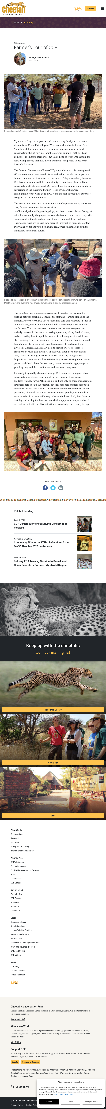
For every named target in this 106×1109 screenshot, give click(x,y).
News (16, 22)
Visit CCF (15, 906)
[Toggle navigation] (102, 8)
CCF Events (16, 898)
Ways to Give (16, 894)
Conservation (16, 834)
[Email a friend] (60, 487)
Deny (71, 1101)
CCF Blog (28, 22)
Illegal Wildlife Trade (20, 934)
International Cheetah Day (22, 851)
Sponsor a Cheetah (30, 1062)
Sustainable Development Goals (25, 942)
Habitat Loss (16, 938)
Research (15, 838)
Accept (49, 1101)
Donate (90, 8)
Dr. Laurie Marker (18, 866)
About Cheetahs (18, 926)
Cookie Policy (32, 1105)
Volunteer (53, 763)
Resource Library (53, 710)
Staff (13, 874)
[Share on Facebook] (45, 487)
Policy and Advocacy (20, 846)
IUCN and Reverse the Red (23, 947)
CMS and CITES (18, 951)
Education (15, 842)
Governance (16, 878)
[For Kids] (78, 8)
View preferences (92, 1101)
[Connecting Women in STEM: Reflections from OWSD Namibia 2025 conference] (84, 542)
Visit (53, 816)
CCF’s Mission (17, 862)
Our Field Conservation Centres (25, 870)
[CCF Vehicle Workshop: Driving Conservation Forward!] (84, 523)
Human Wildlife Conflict (21, 930)
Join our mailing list (53, 652)
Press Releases (18, 975)
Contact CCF (16, 910)
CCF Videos (16, 955)
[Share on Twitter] (53, 487)
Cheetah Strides (18, 970)
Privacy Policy (17, 1105)
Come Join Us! (18, 1019)
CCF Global (16, 883)
